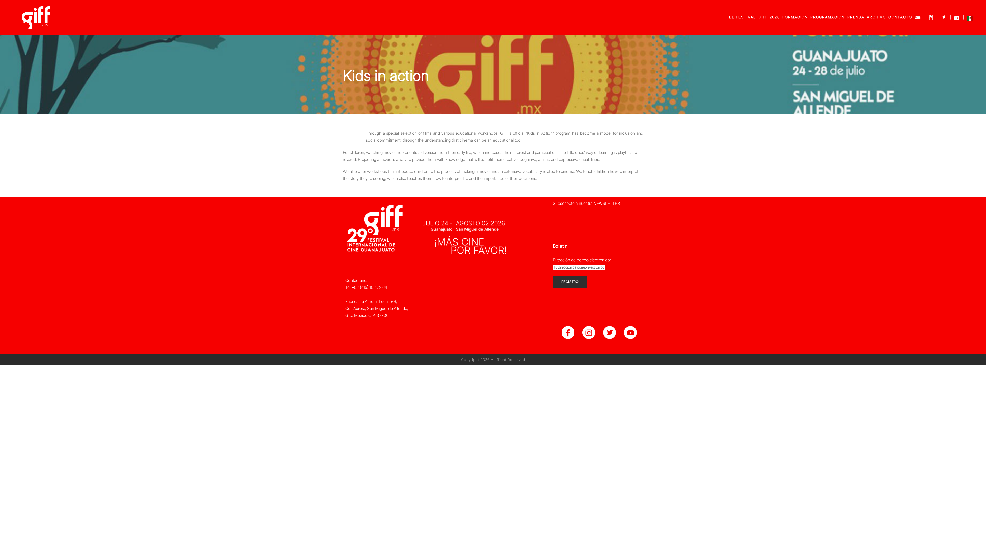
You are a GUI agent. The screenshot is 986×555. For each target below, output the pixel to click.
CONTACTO (900, 17)
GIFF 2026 (769, 17)
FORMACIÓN (795, 17)
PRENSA (855, 17)
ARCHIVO (876, 17)
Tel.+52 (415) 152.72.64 (366, 287)
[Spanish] (970, 19)
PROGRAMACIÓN (827, 17)
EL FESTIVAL (742, 17)
